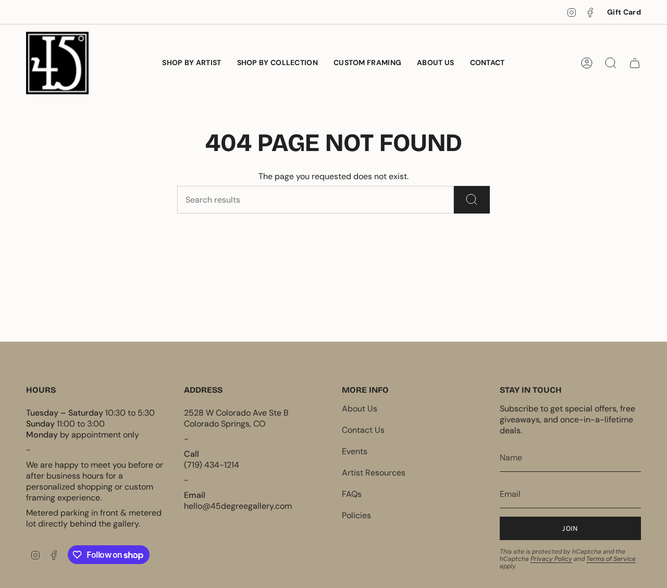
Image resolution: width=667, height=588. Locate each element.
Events (354, 451)
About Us (359, 408)
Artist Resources (373, 472)
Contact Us (363, 429)
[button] (277, 63)
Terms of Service (611, 559)
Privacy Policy (551, 559)
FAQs (352, 494)
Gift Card (624, 12)
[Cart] (635, 63)
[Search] (472, 200)
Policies (356, 515)
